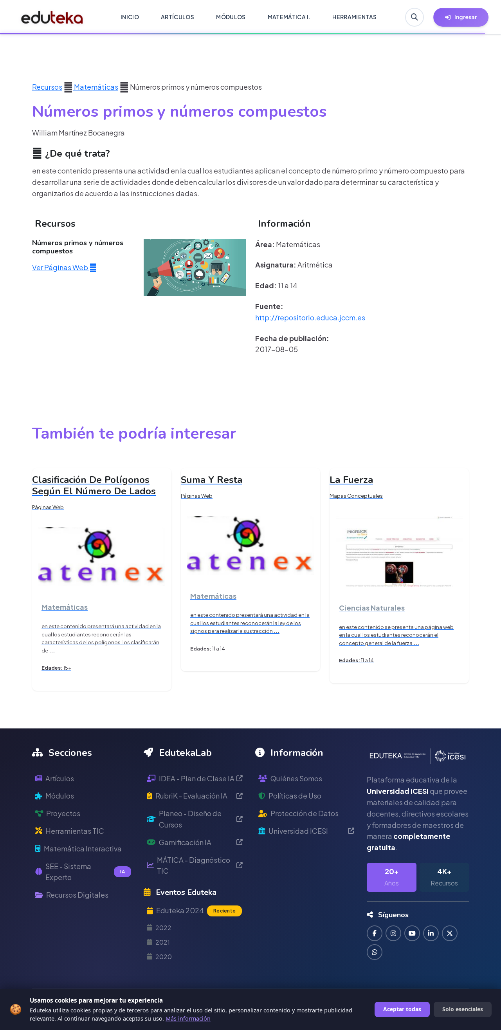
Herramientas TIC (74, 830)
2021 (162, 942)
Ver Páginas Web (60, 267)
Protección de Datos (304, 813)
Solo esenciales (462, 1009)
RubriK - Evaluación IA (191, 795)
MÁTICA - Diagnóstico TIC (193, 865)
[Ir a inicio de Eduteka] (52, 17)
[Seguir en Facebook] (374, 933)
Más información (188, 1018)
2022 (163, 927)
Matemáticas (95, 86)
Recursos (47, 86)
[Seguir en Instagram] (393, 933)
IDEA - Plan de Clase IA (196, 778)
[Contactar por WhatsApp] (374, 952)
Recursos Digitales (77, 894)
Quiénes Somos (296, 778)
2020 (163, 956)
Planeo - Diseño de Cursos (190, 819)
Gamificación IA (185, 842)
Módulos (59, 795)
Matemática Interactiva (83, 848)
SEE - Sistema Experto (85, 872)
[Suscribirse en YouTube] (412, 933)
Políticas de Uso (295, 795)
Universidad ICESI (298, 830)
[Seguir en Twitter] (450, 933)
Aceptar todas (402, 1009)
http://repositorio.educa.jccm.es (310, 317)
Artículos (59, 778)
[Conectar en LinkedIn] (431, 933)
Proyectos (63, 813)
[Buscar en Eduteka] (414, 17)
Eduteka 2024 (196, 910)
